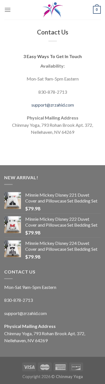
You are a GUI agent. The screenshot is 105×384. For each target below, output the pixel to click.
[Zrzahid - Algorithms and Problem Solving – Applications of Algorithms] (53, 10)
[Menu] (7, 10)
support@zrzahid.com (52, 104)
